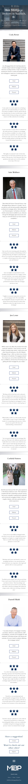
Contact (18, 777)
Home (9, 777)
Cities (14, 777)
